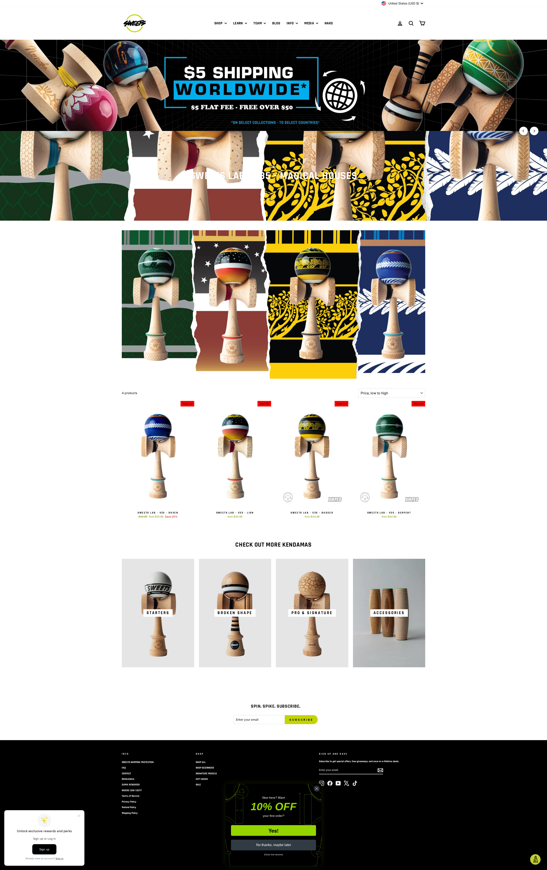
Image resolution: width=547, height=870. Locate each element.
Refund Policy (129, 807)
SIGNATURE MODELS (206, 773)
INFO (291, 23)
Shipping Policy (130, 813)
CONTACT (126, 773)
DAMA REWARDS (131, 784)
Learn (238, 23)
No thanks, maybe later (273, 845)
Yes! (273, 830)
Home (272, 166)
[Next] (534, 131)
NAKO (329, 23)
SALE (198, 784)
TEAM (258, 23)
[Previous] (523, 131)
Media (309, 23)
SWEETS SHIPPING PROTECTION (138, 762)
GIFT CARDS (202, 779)
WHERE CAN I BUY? (132, 790)
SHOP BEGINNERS (205, 767)
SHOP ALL (201, 762)
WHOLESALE (128, 779)
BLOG (276, 23)
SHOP (219, 23)
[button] (535, 859)
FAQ (124, 767)
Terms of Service (130, 796)
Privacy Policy (129, 801)
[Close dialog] (316, 788)
